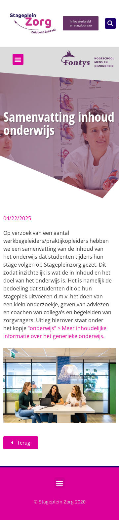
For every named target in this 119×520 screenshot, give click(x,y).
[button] (110, 23)
